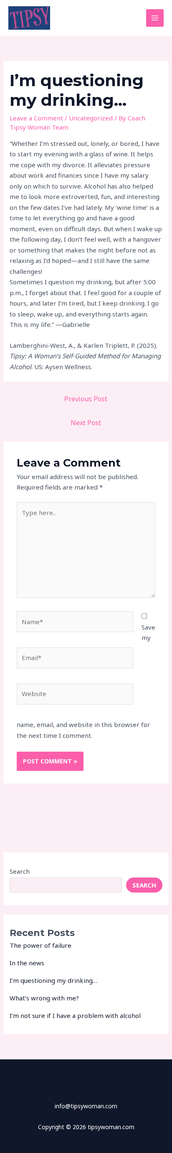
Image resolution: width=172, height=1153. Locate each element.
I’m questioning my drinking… (53, 980)
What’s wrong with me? (44, 998)
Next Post (86, 422)
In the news (27, 963)
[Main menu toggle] (155, 18)
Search (20, 871)
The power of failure (40, 945)
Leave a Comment (36, 118)
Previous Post (85, 398)
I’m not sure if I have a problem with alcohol (75, 1015)
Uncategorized (91, 118)
